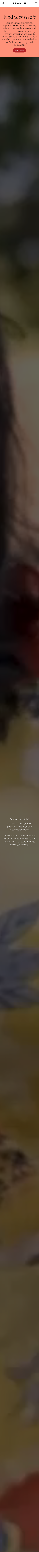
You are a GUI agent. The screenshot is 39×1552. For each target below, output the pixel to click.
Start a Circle (19, 50)
